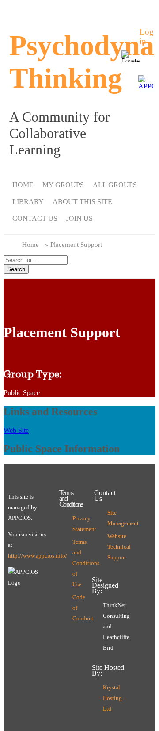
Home (30, 244)
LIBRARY (28, 201)
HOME (23, 185)
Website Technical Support (109, 547)
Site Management (109, 518)
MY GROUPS (63, 185)
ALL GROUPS (115, 185)
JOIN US (79, 218)
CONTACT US (34, 218)
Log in (142, 36)
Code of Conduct (74, 608)
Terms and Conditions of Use (74, 563)
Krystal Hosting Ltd (112, 698)
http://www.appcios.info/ (37, 556)
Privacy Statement (74, 524)
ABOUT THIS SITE (82, 201)
